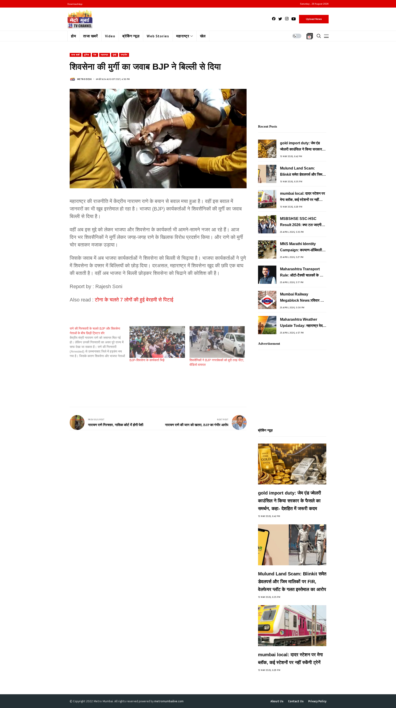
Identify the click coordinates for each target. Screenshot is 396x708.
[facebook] (273, 19)
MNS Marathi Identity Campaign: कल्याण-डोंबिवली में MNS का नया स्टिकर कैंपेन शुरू (302, 247)
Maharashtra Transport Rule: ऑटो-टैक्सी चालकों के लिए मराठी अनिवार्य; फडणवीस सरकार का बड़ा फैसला (302, 272)
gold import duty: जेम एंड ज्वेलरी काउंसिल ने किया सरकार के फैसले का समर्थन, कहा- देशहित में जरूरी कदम (303, 146)
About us (276, 701)
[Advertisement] (153, 387)
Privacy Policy (317, 701)
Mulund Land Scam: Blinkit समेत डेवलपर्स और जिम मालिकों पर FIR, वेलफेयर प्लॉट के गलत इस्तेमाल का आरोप (302, 172)
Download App (74, 4)
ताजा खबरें (75, 54)
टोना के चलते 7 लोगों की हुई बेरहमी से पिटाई (134, 300)
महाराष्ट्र (104, 54)
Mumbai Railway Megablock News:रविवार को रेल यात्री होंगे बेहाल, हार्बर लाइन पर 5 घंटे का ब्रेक (302, 297)
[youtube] (294, 19)
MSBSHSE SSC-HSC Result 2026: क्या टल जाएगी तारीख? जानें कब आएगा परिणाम (301, 222)
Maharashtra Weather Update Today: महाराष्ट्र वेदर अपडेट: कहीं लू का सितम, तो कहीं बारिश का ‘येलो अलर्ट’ (302, 323)
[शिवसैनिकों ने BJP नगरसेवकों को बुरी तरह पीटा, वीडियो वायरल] (217, 342)
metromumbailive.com (169, 701)
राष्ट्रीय (124, 54)
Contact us (296, 701)
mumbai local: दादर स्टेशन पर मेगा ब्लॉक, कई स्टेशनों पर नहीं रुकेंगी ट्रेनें (302, 197)
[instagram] (287, 19)
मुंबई (114, 54)
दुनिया (86, 54)
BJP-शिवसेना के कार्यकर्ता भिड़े (147, 360)
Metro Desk (84, 79)
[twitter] (280, 19)
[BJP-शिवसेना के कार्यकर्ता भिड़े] (157, 342)
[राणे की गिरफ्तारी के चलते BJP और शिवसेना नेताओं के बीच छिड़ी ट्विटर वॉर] (99, 342)
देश (95, 54)
